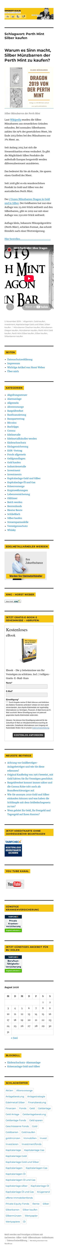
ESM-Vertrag (14, 450)
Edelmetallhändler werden (22, 438)
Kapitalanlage (13, 1150)
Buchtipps (13, 426)
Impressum (13, 363)
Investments (14, 474)
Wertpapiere (13, 1221)
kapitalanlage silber (16, 1186)
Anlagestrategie (36, 1096)
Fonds (22, 1108)
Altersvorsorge (15, 406)
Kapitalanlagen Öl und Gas (20, 1180)
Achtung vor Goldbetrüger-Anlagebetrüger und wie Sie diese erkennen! (25, 766)
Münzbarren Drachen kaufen (27, 327)
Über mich (13, 371)
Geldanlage (44, 1108)
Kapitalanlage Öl (40, 1186)
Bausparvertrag (15, 418)
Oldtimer (12, 498)
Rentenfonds (14, 506)
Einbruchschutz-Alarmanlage (24, 1062)
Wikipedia (15, 119)
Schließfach (13, 514)
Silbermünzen (14, 1215)
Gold (34, 1126)
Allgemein (28, 321)
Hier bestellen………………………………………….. (28, 238)
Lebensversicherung (18, 494)
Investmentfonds (31, 1144)
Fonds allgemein (16, 454)
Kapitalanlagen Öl (15, 1174)
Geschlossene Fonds (17, 1126)
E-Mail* (9, 691)
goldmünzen (13, 1138)
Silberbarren (12, 1209)
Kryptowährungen (17, 490)
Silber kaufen (41, 333)
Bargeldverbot (15, 410)
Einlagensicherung (17, 446)
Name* (9, 683)
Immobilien (30, 1138)
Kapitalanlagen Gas (36, 1168)
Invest (43, 1138)
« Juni (14, 1038)
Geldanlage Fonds (16, 1120)
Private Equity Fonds (17, 1203)
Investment (10, 324)
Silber (46, 1203)
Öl (24, 1221)
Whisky (11, 530)
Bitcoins (11, 422)
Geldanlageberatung (34, 1114)
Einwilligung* (12, 699)
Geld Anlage (12, 1114)
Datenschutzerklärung (20, 359)
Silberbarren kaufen (14, 336)
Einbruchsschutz (16, 442)
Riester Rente (14, 510)
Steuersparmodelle (17, 522)
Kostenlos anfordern (28, 735)
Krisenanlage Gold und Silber (23, 1066)
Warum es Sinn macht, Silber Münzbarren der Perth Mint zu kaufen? (28, 55)
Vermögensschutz (17, 526)
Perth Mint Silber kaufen (23, 333)
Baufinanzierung (16, 414)
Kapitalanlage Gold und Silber (30, 324)
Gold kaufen (39, 321)
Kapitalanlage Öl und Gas (21, 482)
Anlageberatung (15, 1096)
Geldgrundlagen (16, 458)
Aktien (9, 1090)
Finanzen (11, 1108)
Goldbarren (12, 1132)
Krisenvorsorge (15, 486)
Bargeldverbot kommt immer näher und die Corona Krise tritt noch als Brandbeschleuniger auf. (29, 786)
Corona (11, 430)
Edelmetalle (14, 434)
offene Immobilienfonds (19, 1197)
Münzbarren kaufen (28, 330)
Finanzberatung (37, 1102)
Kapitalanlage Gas (34, 1150)
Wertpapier (31, 1215)
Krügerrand (43, 1192)
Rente (35, 1203)
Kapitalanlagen (14, 1168)
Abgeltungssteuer (17, 394)
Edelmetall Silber (15, 1102)
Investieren (12, 1144)
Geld (32, 1108)
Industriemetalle (16, 466)
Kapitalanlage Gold (16, 1156)
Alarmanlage (14, 398)
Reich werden (14, 502)
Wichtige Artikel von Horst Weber (26, 367)
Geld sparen (36, 1120)
